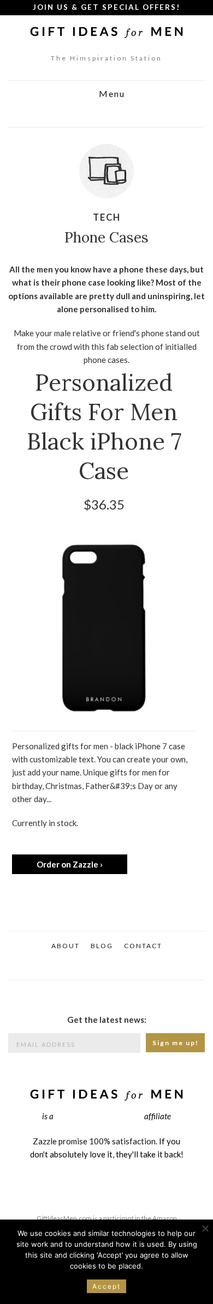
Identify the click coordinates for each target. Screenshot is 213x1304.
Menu (110, 94)
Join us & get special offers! (106, 7)
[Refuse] (204, 1228)
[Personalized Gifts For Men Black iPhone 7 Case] (104, 632)
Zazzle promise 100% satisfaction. (95, 1141)
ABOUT (65, 946)
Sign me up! (175, 1043)
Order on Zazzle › (70, 864)
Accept (106, 1286)
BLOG (102, 946)
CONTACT (143, 946)
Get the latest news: (106, 1019)
